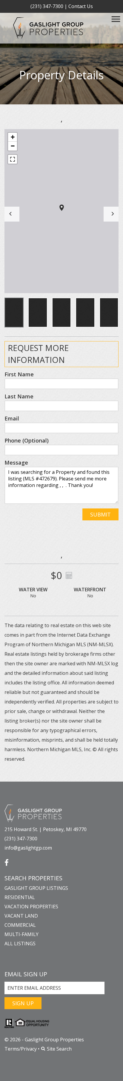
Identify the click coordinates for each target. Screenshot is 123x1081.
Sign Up (23, 1003)
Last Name (18, 396)
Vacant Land (21, 915)
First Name (19, 374)
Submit (100, 514)
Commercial (20, 925)
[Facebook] (6, 860)
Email (11, 418)
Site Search (59, 1048)
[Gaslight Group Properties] (33, 812)
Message (16, 462)
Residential (19, 897)
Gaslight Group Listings (36, 888)
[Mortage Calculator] (68, 575)
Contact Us (80, 6)
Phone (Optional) (26, 440)
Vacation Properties (31, 906)
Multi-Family (21, 934)
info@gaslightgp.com (28, 847)
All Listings (20, 943)
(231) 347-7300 (46, 6)
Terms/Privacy (20, 1048)
